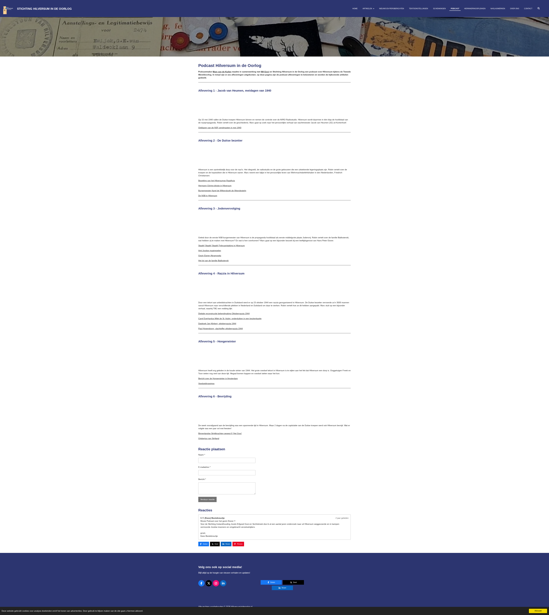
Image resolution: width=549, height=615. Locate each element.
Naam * (201, 455)
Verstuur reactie (207, 499)
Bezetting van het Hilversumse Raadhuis (216, 180)
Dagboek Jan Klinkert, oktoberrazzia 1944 (217, 323)
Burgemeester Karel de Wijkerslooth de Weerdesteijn (222, 190)
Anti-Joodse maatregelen (209, 250)
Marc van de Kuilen (222, 72)
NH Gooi (265, 72)
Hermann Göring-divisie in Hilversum (214, 185)
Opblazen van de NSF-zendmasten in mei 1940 (219, 127)
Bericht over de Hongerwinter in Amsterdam (218, 378)
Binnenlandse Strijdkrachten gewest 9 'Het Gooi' (220, 433)
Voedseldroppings (206, 383)
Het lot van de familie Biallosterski (213, 260)
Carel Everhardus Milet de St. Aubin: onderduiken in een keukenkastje (229, 318)
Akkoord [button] (538, 611)
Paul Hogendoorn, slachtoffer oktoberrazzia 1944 (220, 328)
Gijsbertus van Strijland (208, 438)
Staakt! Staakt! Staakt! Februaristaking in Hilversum (221, 245)
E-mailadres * (204, 467)
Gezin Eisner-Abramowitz (209, 255)
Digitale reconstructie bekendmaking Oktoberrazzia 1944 (224, 313)
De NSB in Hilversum (207, 195)
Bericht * (202, 479)
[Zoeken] (538, 8)
